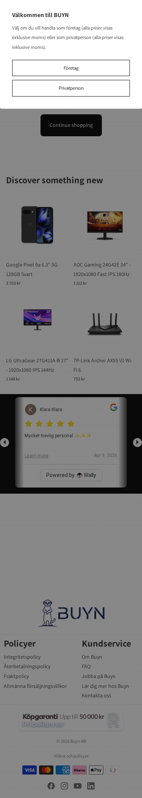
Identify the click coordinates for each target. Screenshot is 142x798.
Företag (71, 68)
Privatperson (71, 88)
